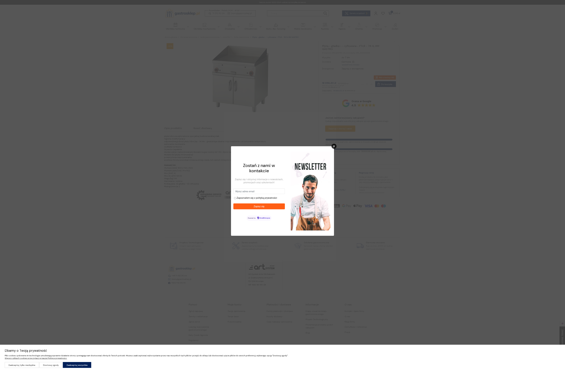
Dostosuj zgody (51, 365)
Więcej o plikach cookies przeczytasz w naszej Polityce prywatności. (36, 358)
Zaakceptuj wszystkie (77, 365)
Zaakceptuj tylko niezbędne (21, 365)
